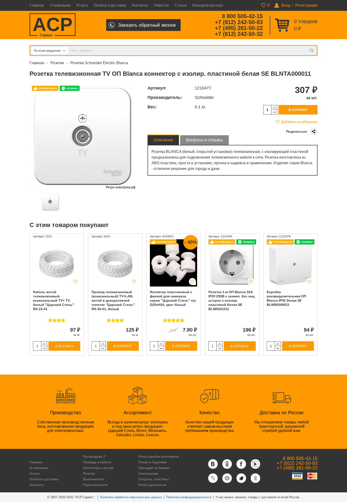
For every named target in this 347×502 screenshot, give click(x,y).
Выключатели (93, 479)
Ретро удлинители (152, 485)
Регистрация (306, 5)
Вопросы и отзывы (204, 140)
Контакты (140, 5)
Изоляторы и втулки (98, 468)
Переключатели (95, 485)
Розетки (57, 63)
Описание (163, 140)
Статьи (180, 5)
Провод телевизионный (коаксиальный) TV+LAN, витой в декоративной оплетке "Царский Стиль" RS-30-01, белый (113, 300)
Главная (37, 5)
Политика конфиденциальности (188, 497)
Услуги (82, 5)
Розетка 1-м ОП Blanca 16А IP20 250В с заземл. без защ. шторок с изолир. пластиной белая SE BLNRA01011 (231, 300)
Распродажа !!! (94, 456)
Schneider (204, 97)
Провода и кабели (97, 462)
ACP (52, 25)
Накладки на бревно (154, 468)
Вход (285, 5)
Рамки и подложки (152, 462)
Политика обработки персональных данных (131, 497)
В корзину (298, 110)
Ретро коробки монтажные (158, 456)
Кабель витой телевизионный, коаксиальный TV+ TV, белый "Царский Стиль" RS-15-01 (53, 300)
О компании (60, 5)
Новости (161, 5)
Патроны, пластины (153, 479)
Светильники (148, 473)
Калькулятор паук (207, 5)
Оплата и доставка (109, 5)
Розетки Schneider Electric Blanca (99, 63)
